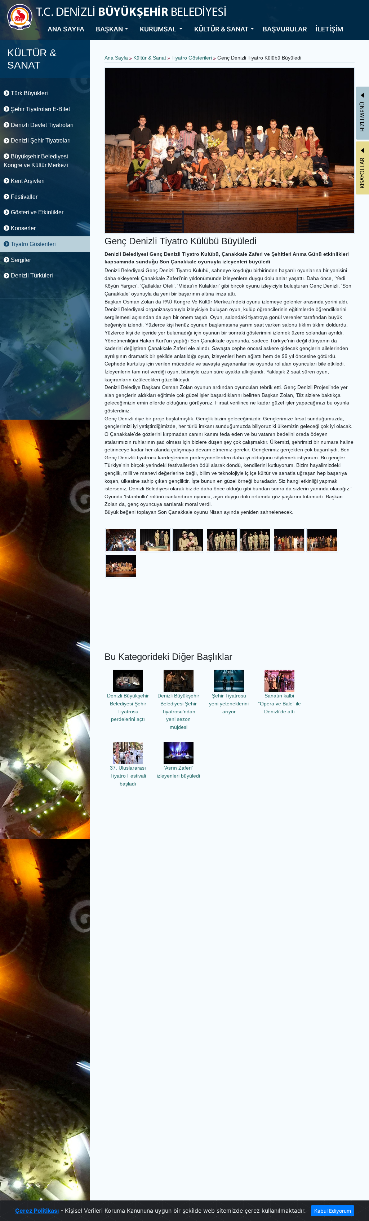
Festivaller (23, 197)
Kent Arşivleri (27, 181)
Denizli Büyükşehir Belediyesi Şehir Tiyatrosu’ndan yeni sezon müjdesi (178, 711)
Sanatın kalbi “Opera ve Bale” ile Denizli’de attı (279, 703)
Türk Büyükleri (28, 93)
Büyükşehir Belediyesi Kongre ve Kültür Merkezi (36, 160)
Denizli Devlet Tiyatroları (41, 125)
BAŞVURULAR (285, 29)
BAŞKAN (109, 29)
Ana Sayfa (116, 58)
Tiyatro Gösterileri (32, 244)
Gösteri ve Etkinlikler (36, 212)
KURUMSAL (159, 29)
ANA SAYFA (66, 29)
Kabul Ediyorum (332, 1211)
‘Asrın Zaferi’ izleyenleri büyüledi (178, 772)
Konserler (22, 228)
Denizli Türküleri (31, 275)
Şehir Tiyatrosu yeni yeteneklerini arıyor (229, 703)
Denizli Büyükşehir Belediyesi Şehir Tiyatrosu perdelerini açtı (128, 707)
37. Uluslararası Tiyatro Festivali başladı (128, 775)
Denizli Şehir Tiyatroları (40, 140)
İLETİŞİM (329, 29)
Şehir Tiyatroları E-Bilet (39, 109)
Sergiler (20, 260)
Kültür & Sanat (150, 58)
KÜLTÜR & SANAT (221, 29)
